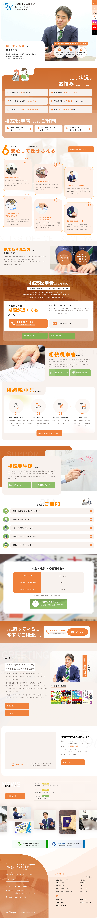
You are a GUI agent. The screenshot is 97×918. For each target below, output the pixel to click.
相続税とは (59, 899)
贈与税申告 (83, 899)
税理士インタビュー (61, 883)
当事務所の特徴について (78, 149)
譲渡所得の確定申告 (85, 902)
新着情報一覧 (11, 796)
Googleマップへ (13, 879)
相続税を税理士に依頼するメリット (66, 891)
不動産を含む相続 (61, 905)
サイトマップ (83, 891)
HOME (57, 877)
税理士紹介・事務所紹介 (62, 880)
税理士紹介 (11, 706)
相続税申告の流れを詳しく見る (48, 433)
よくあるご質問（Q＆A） (87, 877)
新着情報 (82, 883)
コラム (82, 886)
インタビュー (11, 713)
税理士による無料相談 (62, 889)
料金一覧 (82, 880)
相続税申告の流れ (61, 902)
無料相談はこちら (30, 336)
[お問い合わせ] (94, 12)
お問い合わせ (83, 889)
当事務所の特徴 (60, 886)
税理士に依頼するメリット (60, 336)
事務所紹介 (67, 762)
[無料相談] (94, 17)
